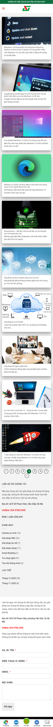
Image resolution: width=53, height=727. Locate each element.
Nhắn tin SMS (47, 725)
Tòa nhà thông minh (11, 563)
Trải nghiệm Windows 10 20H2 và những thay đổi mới (25, 140)
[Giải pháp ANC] (26, 8)
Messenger (37, 725)
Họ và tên (9, 650)
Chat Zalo (16, 725)
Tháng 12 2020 (9, 578)
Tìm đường (6, 725)
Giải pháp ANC (8, 538)
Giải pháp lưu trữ (9, 543)
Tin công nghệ (8, 558)
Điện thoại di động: (14, 661)
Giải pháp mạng (9, 548)
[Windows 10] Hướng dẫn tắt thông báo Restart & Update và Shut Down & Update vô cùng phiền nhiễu (24, 48)
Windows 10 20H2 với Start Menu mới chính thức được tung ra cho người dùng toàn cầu (25, 186)
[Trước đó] (6, 471)
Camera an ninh (9, 533)
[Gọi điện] (26, 721)
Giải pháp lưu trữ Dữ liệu (13, 322)
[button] (3, 8)
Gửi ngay (8, 706)
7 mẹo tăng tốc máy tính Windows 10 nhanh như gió (24, 455)
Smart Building (8, 553)
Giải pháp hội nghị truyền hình (16, 366)
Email (6, 672)
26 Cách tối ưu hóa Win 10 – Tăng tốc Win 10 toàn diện (25, 410)
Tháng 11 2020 (9, 583)
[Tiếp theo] (27, 476)
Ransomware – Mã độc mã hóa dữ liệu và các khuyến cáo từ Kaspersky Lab (25, 232)
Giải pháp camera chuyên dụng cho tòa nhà (21, 278)
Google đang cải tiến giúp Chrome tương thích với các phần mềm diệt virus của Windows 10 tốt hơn (25, 95)
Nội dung (7, 682)
